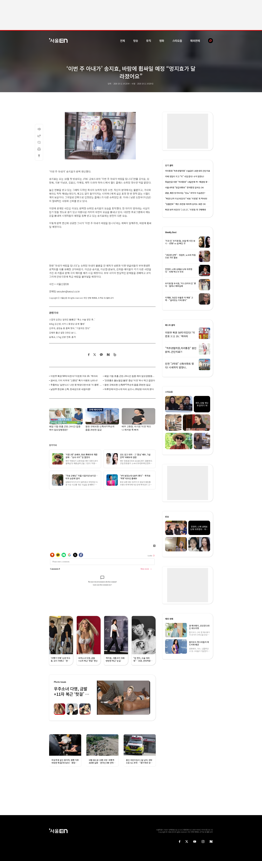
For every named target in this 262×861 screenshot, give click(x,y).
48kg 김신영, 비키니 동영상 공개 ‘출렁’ (67, 323)
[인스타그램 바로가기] (203, 841)
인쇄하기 (39, 149)
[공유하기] (39, 135)
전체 (122, 41)
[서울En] (58, 40)
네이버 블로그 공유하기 (108, 354)
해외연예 (195, 41)
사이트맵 (204, 829)
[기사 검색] (208, 40)
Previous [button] (99, 697)
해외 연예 (169, 618)
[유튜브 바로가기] (194, 841)
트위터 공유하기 (94, 354)
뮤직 (148, 41)
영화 (161, 41)
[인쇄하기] (39, 149)
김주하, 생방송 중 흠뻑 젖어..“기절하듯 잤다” (69, 328)
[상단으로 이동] (39, 155)
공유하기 (39, 135)
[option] (123, 698)
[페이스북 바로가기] (179, 841)
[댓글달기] (39, 142)
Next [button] (147, 697)
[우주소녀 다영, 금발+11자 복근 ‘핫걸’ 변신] (123, 698)
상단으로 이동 (39, 155)
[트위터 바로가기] (186, 841)
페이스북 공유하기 (89, 354)
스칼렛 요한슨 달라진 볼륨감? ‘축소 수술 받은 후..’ (72, 319)
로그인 (210, 829)
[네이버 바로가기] (211, 841)
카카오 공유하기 (101, 354)
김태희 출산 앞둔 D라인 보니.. (62, 332)
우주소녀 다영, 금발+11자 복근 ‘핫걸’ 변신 (71, 694)
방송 (135, 41)
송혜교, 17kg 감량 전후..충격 (62, 337)
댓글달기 (39, 142)
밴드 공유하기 (115, 354)
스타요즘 (177, 41)
